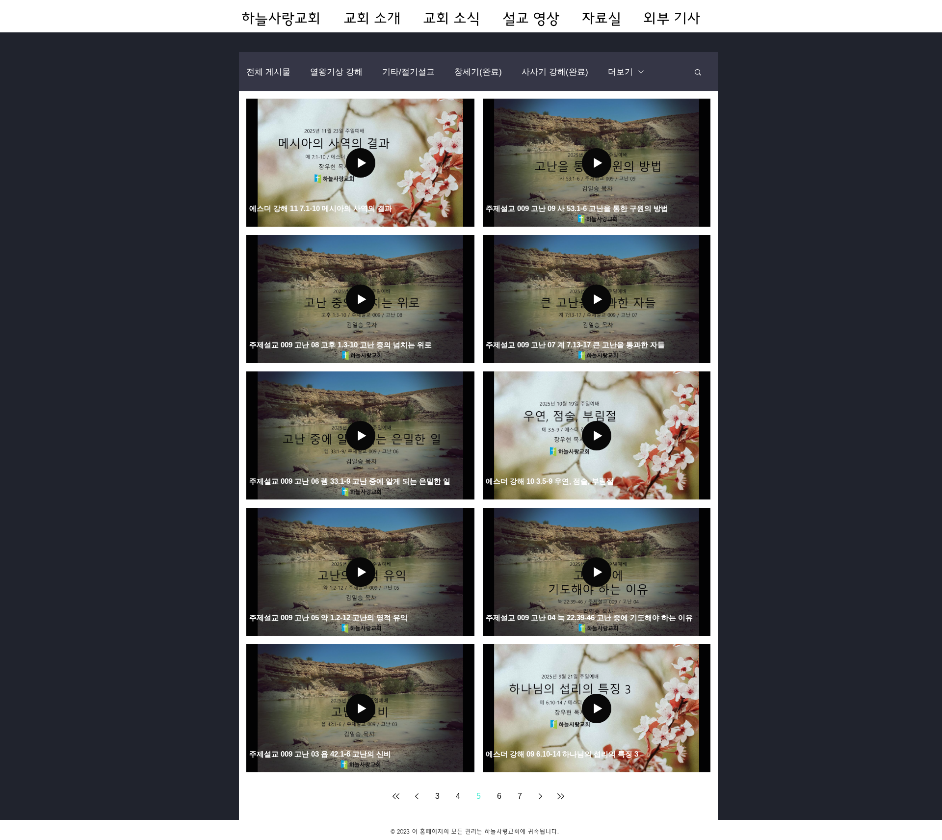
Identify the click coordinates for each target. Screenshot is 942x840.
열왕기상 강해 (336, 72)
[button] (698, 73)
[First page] (396, 796)
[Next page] (540, 796)
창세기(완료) (478, 72)
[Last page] (561, 796)
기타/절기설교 (408, 72)
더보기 (620, 72)
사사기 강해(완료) (555, 72)
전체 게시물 (268, 72)
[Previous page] (416, 796)
